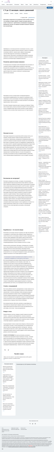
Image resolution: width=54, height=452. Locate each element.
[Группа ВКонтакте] (30, 424)
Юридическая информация (15, 429)
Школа (22, 4)
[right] (53, 4)
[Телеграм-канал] (32, 424)
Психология (17, 4)
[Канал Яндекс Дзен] (35, 424)
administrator (31, 17)
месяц (21, 13)
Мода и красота (9, 4)
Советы (3, 4)
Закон (27, 4)
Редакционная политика (5, 429)
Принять (50, 7)
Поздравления (43, 4)
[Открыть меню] (2, 1)
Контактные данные (24, 429)
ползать (26, 13)
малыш (16, 13)
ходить (11, 13)
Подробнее (50, 441)
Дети (31, 4)
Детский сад (36, 4)
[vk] (5, 350)
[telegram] (9, 350)
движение (6, 13)
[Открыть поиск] (51, 1)
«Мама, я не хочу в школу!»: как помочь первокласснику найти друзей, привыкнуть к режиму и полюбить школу (17, 358)
